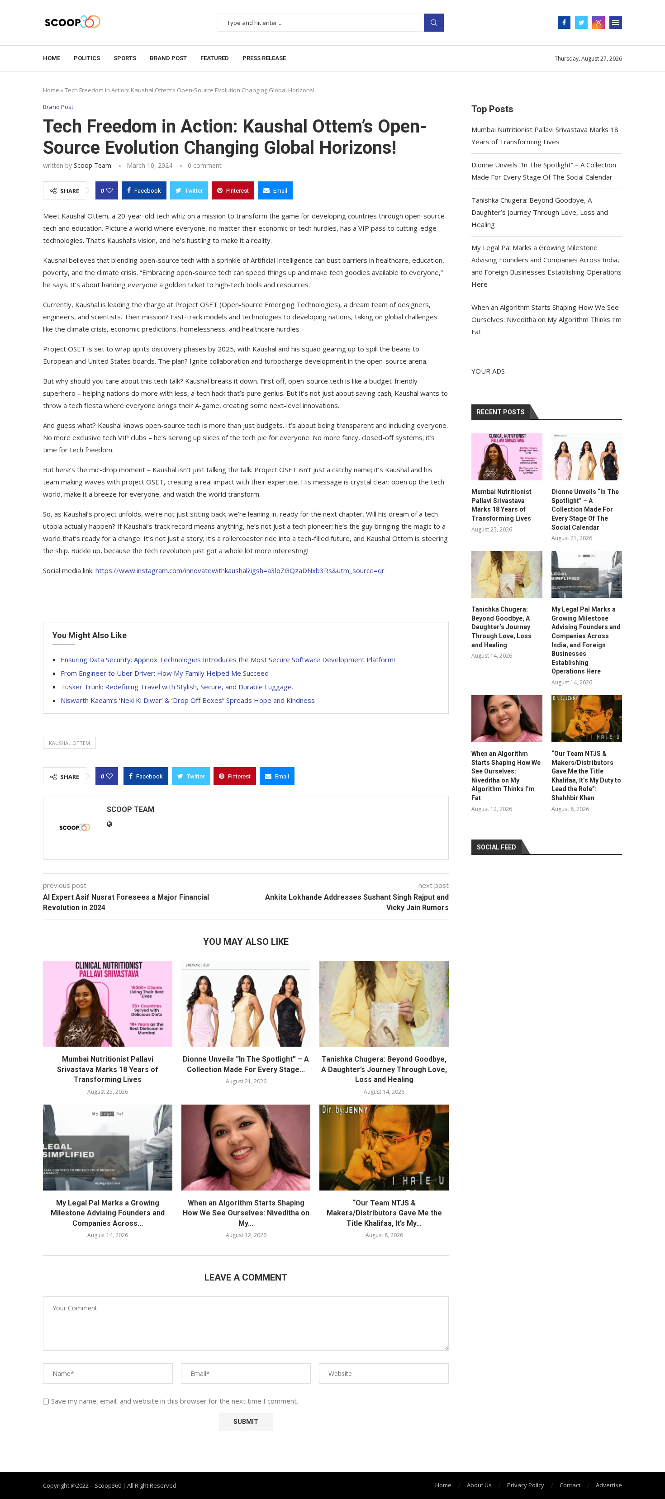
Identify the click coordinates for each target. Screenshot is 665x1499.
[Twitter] (581, 22)
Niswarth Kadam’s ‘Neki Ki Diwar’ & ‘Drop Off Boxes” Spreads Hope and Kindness (188, 700)
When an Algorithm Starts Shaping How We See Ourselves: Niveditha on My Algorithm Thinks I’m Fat (546, 319)
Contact (570, 1485)
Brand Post (168, 58)
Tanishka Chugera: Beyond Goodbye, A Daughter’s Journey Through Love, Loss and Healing (384, 1069)
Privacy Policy (525, 1485)
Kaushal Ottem (69, 743)
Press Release (264, 58)
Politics (87, 58)
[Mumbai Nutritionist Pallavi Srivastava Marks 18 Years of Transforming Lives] (107, 1004)
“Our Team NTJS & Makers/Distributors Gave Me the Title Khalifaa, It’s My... (384, 1213)
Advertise (609, 1485)
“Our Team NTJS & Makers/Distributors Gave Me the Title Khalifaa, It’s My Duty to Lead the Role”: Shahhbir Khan (586, 776)
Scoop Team (92, 165)
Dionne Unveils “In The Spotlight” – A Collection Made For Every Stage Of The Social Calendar (585, 509)
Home (51, 58)
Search (434, 23)
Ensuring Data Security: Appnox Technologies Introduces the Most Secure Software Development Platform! (228, 659)
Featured (214, 58)
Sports (125, 58)
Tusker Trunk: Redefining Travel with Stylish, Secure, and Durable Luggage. (177, 686)
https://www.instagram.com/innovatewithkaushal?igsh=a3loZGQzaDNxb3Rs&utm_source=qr (240, 570)
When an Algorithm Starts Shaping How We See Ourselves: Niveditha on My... (246, 1213)
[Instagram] (598, 22)
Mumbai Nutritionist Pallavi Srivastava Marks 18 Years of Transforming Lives (107, 1069)
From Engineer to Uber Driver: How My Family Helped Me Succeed (165, 673)
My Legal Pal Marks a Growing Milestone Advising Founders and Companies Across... (108, 1213)
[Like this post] (109, 190)
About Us (479, 1485)
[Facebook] (564, 22)
